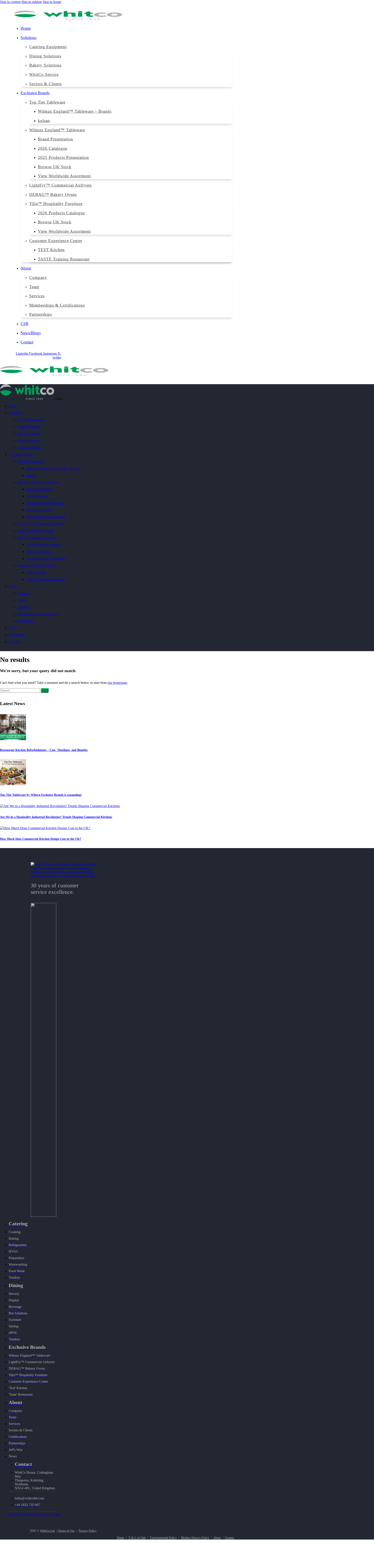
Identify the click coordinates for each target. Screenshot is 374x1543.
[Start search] (44, 690)
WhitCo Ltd (47, 1530)
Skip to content (10, 2)
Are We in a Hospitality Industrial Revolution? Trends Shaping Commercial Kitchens (56, 817)
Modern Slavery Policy (195, 1537)
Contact (229, 1537)
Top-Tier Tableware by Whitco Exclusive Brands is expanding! (41, 795)
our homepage (117, 683)
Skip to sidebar (31, 2)
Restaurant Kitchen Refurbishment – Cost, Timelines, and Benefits (44, 750)
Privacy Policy (88, 1530)
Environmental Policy (163, 1537)
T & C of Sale (137, 1537)
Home (120, 1537)
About (217, 1537)
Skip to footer (52, 2)
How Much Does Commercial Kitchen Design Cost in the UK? (40, 839)
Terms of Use (66, 1530)
